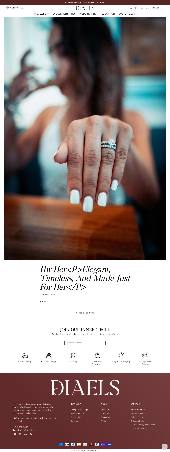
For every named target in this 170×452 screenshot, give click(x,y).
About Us (105, 410)
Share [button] (45, 302)
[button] (41, 14)
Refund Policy (137, 417)
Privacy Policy (137, 413)
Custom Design (128, 14)
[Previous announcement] (7, 2)
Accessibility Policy (139, 428)
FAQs (103, 421)
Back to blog (86, 312)
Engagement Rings (64, 14)
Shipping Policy (138, 421)
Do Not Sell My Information (143, 425)
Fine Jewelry (41, 14)
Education (108, 14)
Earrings (74, 421)
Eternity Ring (76, 417)
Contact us (105, 413)
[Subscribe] (103, 343)
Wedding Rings (88, 14)
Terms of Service (138, 410)
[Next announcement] (163, 2)
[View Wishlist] (142, 7)
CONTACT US (16, 8)
